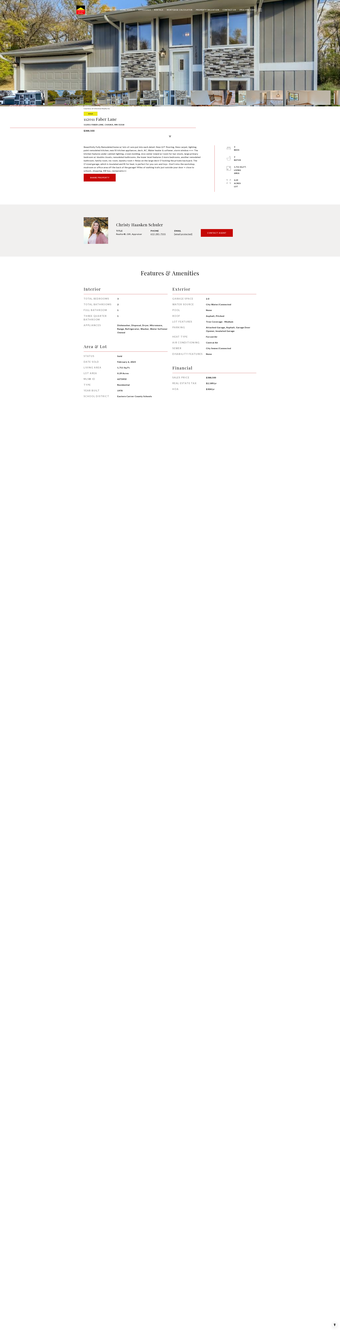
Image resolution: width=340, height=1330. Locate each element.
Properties (110, 10)
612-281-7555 (158, 234)
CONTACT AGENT (216, 233)
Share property (99, 177)
